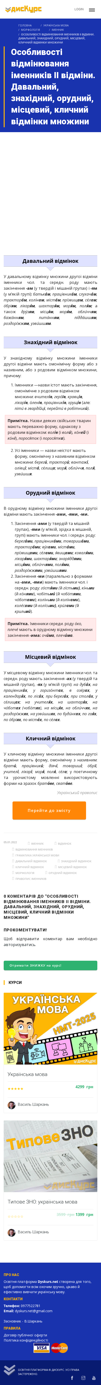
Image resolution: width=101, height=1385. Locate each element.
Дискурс (58, 1370)
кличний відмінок (29, 867)
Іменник (58, 30)
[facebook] (72, 1378)
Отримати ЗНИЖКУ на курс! (36, 965)
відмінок (64, 843)
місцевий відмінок (72, 867)
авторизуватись (19, 944)
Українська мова (56, 25)
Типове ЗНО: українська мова (42, 1202)
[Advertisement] (50, 185)
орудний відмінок (63, 873)
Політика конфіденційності (26, 1340)
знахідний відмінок (76, 861)
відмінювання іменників (34, 849)
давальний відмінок (31, 861)
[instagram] (83, 1378)
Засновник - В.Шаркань (23, 1321)
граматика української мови (37, 855)
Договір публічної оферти (25, 1335)
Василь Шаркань (33, 1104)
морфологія (24, 873)
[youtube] (93, 1378)
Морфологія (30, 30)
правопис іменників (30, 879)
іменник (37, 843)
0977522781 (30, 1305)
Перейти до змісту (49, 810)
